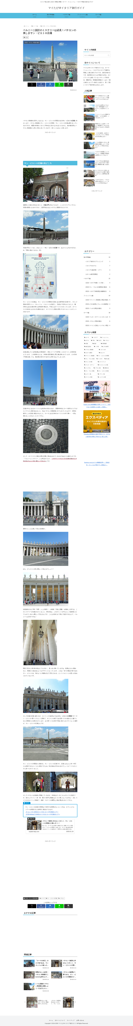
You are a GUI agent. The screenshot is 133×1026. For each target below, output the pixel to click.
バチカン (62, 898)
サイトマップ (70, 1020)
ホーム (51, 1020)
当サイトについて (60, 1020)
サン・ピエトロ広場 (52, 898)
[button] (68, 85)
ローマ (42, 898)
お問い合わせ (80, 1020)
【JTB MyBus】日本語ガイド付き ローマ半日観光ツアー (42, 814)
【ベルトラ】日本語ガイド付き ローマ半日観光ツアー (41, 812)
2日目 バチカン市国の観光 (31, 898)
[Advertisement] (50, 104)
